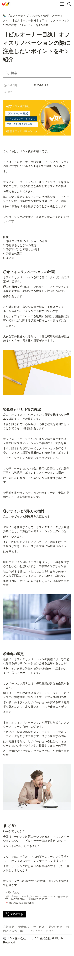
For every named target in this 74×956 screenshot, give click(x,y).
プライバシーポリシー (43, 931)
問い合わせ (55, 927)
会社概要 (8, 927)
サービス (38, 927)
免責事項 (23, 927)
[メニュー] (62, 4)
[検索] (69, 4)
